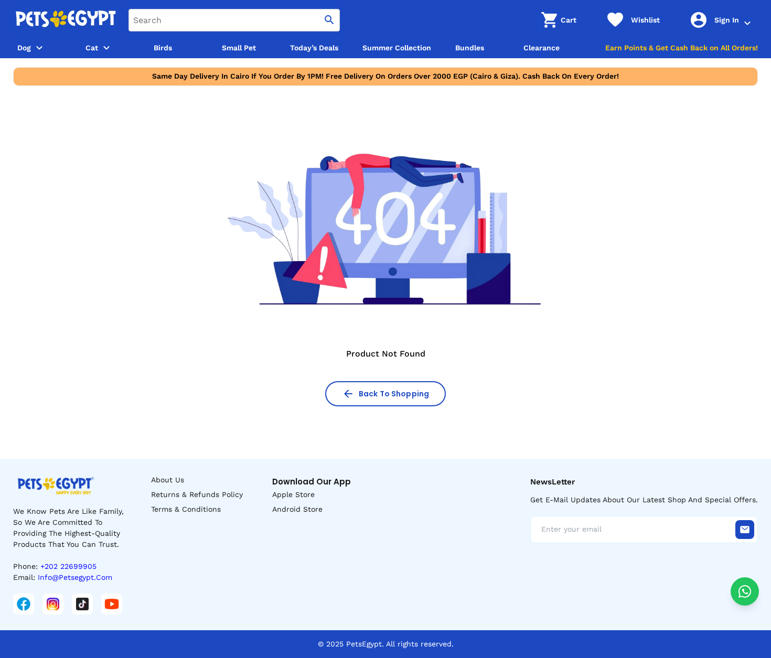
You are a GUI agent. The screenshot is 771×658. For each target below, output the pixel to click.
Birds (163, 48)
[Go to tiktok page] (82, 604)
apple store (293, 494)
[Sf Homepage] (65, 20)
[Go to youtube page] (111, 604)
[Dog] (39, 47)
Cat (91, 48)
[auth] (747, 23)
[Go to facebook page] (23, 604)
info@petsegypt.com (75, 577)
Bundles (469, 48)
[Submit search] (329, 20)
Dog (24, 48)
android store (297, 509)
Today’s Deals (314, 48)
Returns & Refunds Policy (197, 494)
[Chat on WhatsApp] (745, 591)
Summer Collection (396, 48)
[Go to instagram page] (52, 604)
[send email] (744, 529)
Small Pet (239, 48)
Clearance (541, 48)
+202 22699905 (68, 566)
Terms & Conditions (186, 509)
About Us (167, 480)
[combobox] (234, 20)
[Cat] (106, 47)
